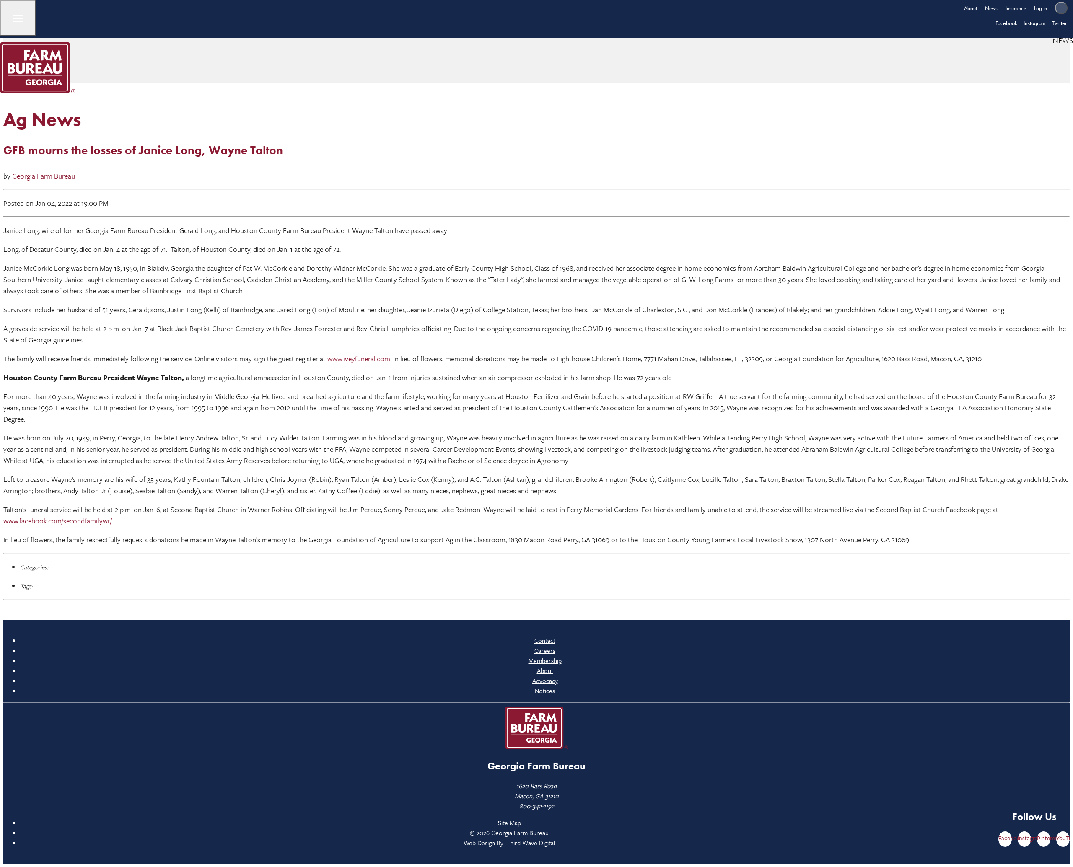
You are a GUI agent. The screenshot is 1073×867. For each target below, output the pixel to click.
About (970, 8)
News (991, 8)
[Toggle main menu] (18, 18)
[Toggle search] (1061, 8)
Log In (1040, 8)
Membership (545, 660)
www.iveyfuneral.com (358, 358)
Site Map (509, 822)
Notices (545, 690)
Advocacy (545, 680)
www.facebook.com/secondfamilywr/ (57, 520)
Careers (544, 650)
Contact (544, 640)
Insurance (1016, 8)
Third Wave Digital (530, 842)
